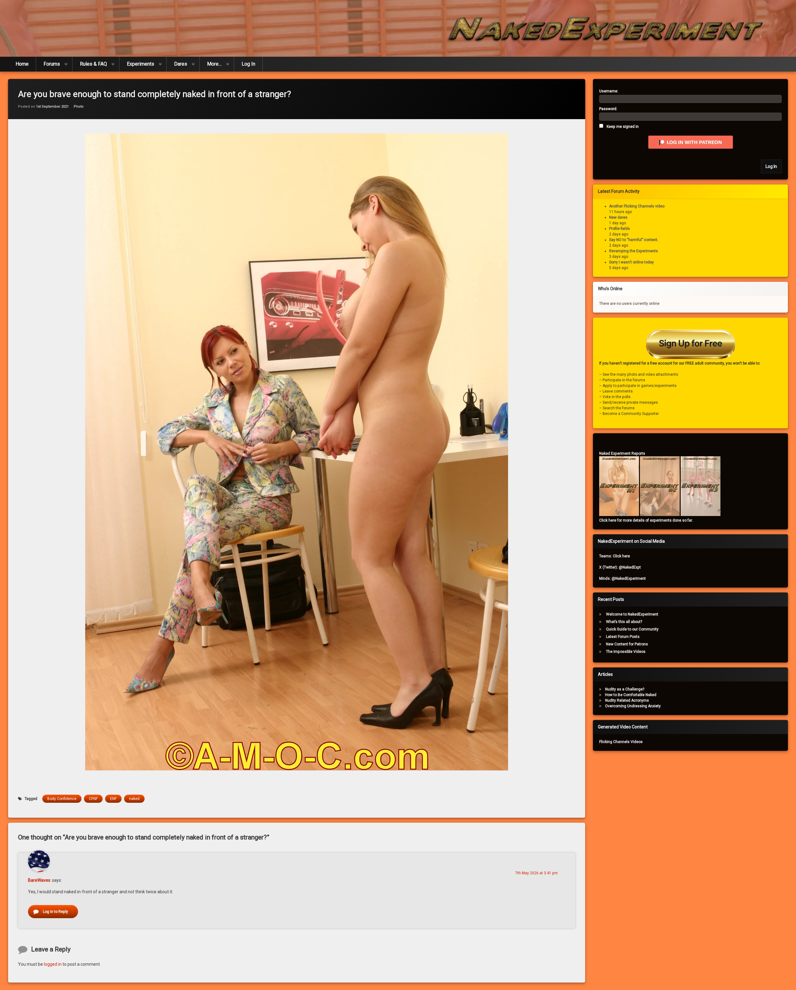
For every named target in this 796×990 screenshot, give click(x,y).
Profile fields (619, 228)
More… (214, 64)
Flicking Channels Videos (621, 742)
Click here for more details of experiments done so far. (646, 520)
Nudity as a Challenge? (624, 689)
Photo (79, 107)
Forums (52, 64)
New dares (618, 217)
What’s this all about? (624, 622)
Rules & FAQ (93, 64)
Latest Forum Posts (623, 636)
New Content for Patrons (627, 644)
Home (22, 64)
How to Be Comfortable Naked (630, 695)
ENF (113, 799)
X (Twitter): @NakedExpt (620, 567)
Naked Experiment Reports (622, 453)
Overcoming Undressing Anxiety (633, 706)
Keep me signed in (623, 126)
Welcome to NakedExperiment (632, 614)
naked (134, 799)
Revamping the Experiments (633, 251)
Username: (608, 91)
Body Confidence (61, 799)
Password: (608, 109)
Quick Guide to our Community (632, 629)
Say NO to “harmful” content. (633, 240)
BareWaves (39, 880)
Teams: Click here (614, 556)
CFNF (93, 799)
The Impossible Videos (626, 651)
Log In (248, 64)
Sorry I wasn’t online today (631, 262)
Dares (180, 64)
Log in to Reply (55, 911)
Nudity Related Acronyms (627, 700)
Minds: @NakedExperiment (622, 578)
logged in (53, 964)
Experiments (140, 64)
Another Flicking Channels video (636, 206)
